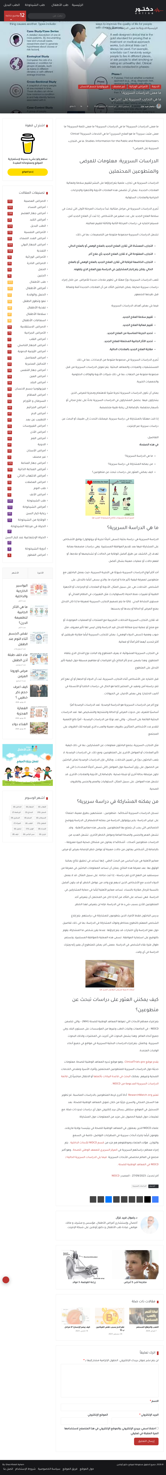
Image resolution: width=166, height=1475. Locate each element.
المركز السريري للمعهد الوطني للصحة (95, 1150)
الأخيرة (40, 573)
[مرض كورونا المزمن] (39, 675)
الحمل (42, 269)
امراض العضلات (35, 482)
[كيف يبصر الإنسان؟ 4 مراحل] (75, 1316)
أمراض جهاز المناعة (33, 463)
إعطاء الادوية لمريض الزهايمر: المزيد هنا (116, 990)
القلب (29, 823)
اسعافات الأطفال (34, 320)
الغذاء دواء (20, 724)
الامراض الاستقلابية (33, 327)
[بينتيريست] (139, 1199)
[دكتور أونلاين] (149, 11)
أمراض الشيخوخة (34, 507)
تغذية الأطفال (36, 308)
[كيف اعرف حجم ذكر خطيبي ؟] (39, 691)
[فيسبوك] (155, 1199)
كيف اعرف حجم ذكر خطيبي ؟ (20, 693)
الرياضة (16, 813)
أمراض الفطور (37, 555)
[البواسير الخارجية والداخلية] (39, 589)
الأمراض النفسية (35, 232)
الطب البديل (12, 5)
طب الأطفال (59, 5)
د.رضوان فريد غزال (148, 107)
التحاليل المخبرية (35, 364)
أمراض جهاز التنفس (33, 370)
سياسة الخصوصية (49, 1469)
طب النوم (40, 488)
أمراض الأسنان (36, 450)
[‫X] (147, 1199)
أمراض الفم (38, 438)
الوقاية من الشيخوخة (32, 520)
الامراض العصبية (35, 201)
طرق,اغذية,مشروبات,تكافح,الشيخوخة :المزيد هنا (113, 518)
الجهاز (30, 807)
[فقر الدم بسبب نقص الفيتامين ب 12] (109, 1316)
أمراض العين (38, 376)
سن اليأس (29, 834)
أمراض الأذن (38, 432)
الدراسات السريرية (139, 1186)
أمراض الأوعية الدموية (32, 351)
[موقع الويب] (135, 1233)
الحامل (17, 807)
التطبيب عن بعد (36, 419)
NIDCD (115, 1176)
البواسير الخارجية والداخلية (21, 591)
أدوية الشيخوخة (35, 549)
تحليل (17, 829)
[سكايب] (116, 1199)
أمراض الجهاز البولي (33, 245)
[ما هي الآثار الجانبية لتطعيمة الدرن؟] (39, 611)
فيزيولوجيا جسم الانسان (94, 86)
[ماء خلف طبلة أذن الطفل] (39, 659)
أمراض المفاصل (35, 358)
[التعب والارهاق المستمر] (144, 1316)
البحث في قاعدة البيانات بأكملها (112, 1076)
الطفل (41, 823)
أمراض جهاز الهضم (33, 213)
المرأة (17, 823)
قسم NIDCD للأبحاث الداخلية (87, 1142)
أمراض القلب (37, 339)
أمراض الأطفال (36, 288)
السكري (15, 818)
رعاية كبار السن (36, 513)
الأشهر (15, 573)
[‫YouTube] (120, 1233)
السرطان (41, 818)
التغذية (41, 251)
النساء (42, 829)
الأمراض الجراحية (35, 333)
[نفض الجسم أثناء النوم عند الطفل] (39, 637)
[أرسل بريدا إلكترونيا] (137, 107)
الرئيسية (78, 5)
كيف (15, 834)
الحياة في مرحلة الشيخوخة (28, 526)
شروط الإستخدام (25, 1469)
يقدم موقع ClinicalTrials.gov (141, 1062)
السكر (28, 818)
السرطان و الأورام (34, 401)
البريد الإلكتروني (149, 1415)
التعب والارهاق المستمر (147, 1327)
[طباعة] (93, 1199)
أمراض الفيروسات (34, 426)
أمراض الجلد (38, 382)
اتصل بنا (8, 1469)
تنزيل (42, 834)
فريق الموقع (70, 1469)
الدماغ (29, 813)
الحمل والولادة (36, 295)
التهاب (42, 807)
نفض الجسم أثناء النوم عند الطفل (18, 639)
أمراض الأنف (38, 494)
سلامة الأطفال (36, 314)
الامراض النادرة (36, 263)
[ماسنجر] (108, 1199)
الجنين (41, 276)
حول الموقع (87, 1469)
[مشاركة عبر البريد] (101, 1199)
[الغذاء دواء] (39, 728)
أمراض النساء (37, 207)
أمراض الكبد (38, 220)
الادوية (143, 28)
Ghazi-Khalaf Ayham (15, 1465)
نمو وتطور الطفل (34, 301)
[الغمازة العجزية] (39, 712)
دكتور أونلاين (122, 1465)
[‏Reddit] (132, 1199)
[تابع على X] (139, 107)
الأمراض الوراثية (138, 86)
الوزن (30, 829)
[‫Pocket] (124, 1199)
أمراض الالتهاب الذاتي (31, 476)
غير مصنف (119, 86)
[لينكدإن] (124, 1233)
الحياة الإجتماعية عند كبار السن (25, 537)
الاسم (154, 1401)
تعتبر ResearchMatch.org (143, 1095)
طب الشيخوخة (35, 5)
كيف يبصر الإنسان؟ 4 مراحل (77, 1327)
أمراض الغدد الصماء (33, 238)
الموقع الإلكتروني (98, 1415)
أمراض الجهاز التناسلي (32, 345)
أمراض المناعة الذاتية (32, 469)
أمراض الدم (38, 413)
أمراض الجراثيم (36, 407)
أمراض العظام (36, 395)
